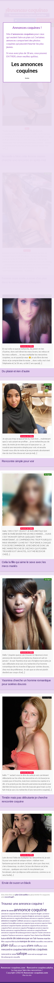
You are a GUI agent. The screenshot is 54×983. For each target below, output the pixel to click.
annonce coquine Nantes (11, 925)
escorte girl (9, 897)
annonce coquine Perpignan (24, 928)
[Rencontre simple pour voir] (27, 409)
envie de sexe (13, 938)
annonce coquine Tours (25, 935)
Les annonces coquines (27, 67)
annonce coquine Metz (43, 923)
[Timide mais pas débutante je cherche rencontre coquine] (27, 734)
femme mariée (43, 938)
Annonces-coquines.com (13, 967)
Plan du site (27, 975)
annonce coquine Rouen (37, 930)
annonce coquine (30, 909)
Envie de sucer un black (16, 882)
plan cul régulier (20, 946)
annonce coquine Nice (31, 925)
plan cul (7, 945)
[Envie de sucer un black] (27, 834)
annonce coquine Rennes (16, 930)
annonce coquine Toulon (34, 932)
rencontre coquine (11, 949)
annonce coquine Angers (32, 913)
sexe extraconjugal (35, 954)
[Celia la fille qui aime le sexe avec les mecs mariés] (27, 500)
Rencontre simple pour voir (18, 461)
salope (21, 953)
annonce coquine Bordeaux (18, 918)
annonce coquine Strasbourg (12, 932)
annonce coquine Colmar (12, 920)
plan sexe (43, 946)
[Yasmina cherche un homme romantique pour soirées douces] (27, 614)
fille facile (15, 941)
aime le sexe (7, 910)
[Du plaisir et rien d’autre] (27, 320)
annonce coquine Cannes (40, 918)
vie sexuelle (15, 957)
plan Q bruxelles (21, 895)
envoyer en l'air (29, 938)
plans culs (33, 945)
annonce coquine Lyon (25, 923)
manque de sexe (27, 941)
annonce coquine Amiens (11, 913)
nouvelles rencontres (44, 941)
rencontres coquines (34, 949)
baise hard (39, 935)
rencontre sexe (8, 954)
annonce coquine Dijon (32, 921)
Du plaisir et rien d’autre (16, 371)
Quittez (27, 78)
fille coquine (6, 941)
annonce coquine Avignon (24, 916)
